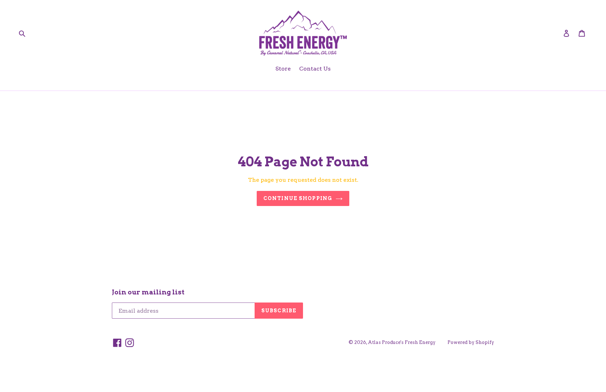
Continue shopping (297, 198)
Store (283, 68)
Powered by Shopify (470, 342)
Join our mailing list (148, 292)
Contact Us (315, 68)
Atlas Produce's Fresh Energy (402, 342)
